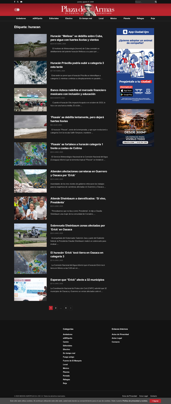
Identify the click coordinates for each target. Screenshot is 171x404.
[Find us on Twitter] (18, 2)
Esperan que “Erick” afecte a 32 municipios (77, 280)
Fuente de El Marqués (72, 360)
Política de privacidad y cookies (135, 400)
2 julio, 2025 (57, 125)
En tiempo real (85, 18)
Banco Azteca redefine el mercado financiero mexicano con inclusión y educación (78, 92)
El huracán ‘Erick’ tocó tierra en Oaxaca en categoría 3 (76, 254)
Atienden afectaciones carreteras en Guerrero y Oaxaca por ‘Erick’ (78, 173)
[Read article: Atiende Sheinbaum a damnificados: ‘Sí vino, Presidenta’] (30, 208)
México (113, 18)
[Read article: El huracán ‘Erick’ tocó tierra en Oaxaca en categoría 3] (30, 262)
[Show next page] (71, 308)
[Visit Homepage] (88, 10)
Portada (66, 375)
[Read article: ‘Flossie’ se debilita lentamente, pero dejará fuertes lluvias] (30, 126)
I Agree (155, 401)
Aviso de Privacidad (120, 334)
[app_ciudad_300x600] (135, 65)
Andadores (21, 18)
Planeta (127, 18)
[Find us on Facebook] (14, 2)
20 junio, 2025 (57, 206)
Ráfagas (140, 18)
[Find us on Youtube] (21, 2)
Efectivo (68, 18)
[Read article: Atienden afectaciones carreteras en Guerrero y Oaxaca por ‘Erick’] (30, 181)
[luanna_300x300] (135, 127)
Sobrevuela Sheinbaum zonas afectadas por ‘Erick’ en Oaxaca (77, 227)
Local (101, 18)
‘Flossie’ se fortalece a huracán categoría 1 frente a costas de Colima (76, 146)
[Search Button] (155, 2)
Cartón (66, 342)
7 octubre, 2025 (58, 71)
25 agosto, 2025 (58, 98)
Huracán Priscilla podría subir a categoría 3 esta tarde (77, 65)
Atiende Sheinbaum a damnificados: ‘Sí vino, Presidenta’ (78, 200)
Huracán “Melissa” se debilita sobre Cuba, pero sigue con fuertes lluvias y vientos (76, 38)
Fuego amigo (68, 357)
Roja (153, 18)
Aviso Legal (117, 338)
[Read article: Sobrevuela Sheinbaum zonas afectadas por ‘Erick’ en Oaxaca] (30, 235)
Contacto (116, 342)
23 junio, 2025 (57, 179)
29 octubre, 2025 (59, 44)
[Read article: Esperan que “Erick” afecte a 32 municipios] (30, 289)
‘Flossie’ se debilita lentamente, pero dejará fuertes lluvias (77, 119)
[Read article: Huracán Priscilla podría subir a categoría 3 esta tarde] (30, 72)
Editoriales (54, 18)
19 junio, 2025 (57, 260)
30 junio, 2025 (57, 152)
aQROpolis (37, 18)
